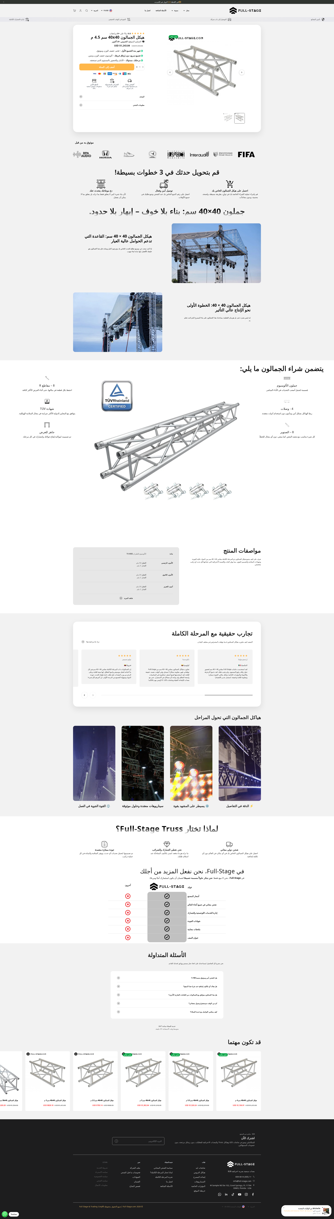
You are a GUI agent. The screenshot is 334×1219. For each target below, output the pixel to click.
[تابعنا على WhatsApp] (219, 1194)
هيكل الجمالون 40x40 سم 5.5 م (197, 1100)
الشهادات (136, 1177)
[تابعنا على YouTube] (239, 1194)
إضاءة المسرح (199, 1177)
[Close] (3, 1)
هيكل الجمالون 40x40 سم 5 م (150, 1100)
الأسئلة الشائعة (161, 10)
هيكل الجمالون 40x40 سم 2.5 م (102, 1100)
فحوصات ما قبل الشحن (130, 1172)
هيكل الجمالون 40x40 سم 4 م (246, 1100)
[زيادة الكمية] (136, 67)
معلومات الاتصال (101, 1185)
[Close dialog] (4, 1161)
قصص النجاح (135, 1186)
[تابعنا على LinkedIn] (226, 1194)
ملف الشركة (135, 1168)
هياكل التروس (199, 1172)
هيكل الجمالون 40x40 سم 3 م (55, 1100)
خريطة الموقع (199, 1190)
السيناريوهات (199, 1181)
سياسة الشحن (102, 1180)
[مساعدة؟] (5, 1214)
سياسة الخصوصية (101, 1176)
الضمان (137, 1181)
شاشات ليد (200, 1168)
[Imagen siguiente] (241, 72)
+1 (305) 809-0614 (243, 1177)
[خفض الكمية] (142, 67)
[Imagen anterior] (170, 72)
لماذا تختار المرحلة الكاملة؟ (161, 1172)
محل (187, 10)
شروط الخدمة (102, 1168)
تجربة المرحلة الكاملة (164, 1177)
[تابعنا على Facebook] (253, 1194)
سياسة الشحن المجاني (163, 1168)
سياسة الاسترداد (101, 1172)
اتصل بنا (147, 10)
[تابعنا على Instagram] (246, 1194)
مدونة (176, 10)
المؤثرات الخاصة (198, 1186)
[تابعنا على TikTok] (233, 1194)
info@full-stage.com (242, 1181)
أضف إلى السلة (107, 67)
